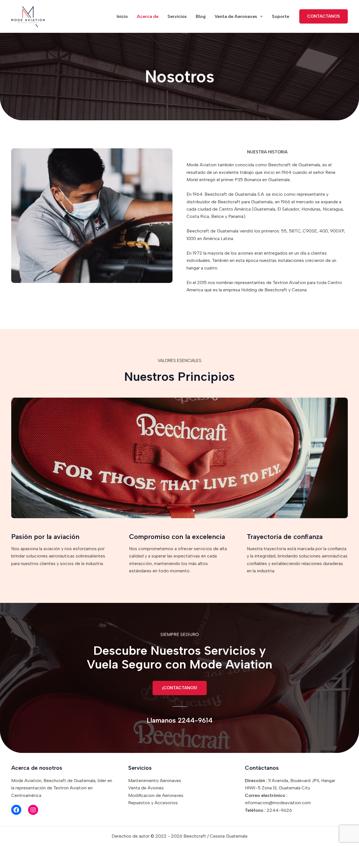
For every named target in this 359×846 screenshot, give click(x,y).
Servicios (177, 16)
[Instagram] (33, 810)
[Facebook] (16, 810)
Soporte (280, 16)
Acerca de (147, 16)
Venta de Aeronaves (236, 16)
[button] (260, 17)
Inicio (122, 16)
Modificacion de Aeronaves (155, 795)
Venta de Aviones (146, 787)
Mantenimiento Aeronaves (154, 780)
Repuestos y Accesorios (153, 802)
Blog (201, 16)
